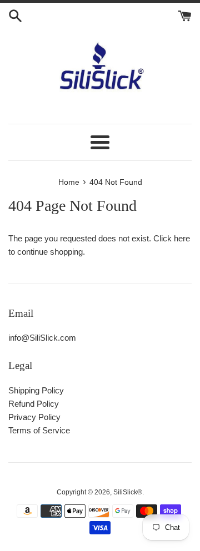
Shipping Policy (36, 390)
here (182, 238)
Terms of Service (39, 430)
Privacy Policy (34, 417)
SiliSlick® (127, 492)
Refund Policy (33, 403)
